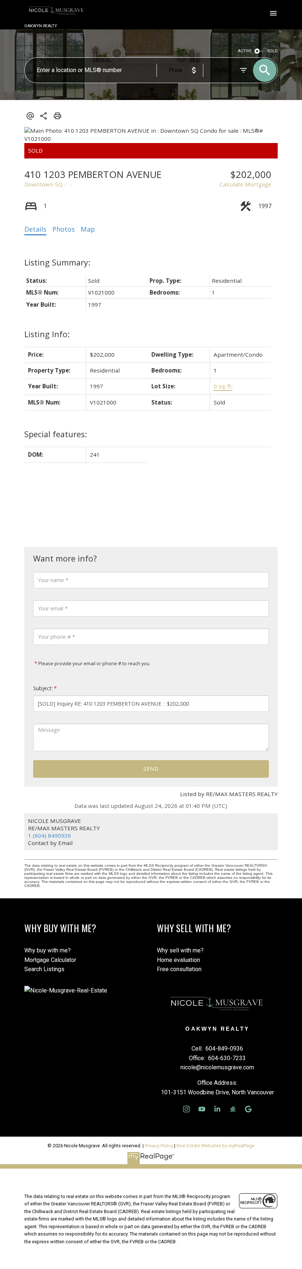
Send (150, 768)
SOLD (273, 51)
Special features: (55, 434)
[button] (186, 1109)
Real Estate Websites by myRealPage (215, 1145)
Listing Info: (47, 334)
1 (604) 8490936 (49, 835)
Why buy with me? (47, 950)
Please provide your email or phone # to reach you (93, 663)
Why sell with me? (180, 950)
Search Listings (44, 969)
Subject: (43, 688)
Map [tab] (88, 229)
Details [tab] (35, 229)
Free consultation (179, 969)
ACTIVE (245, 51)
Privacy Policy (159, 1145)
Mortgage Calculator (50, 959)
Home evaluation (178, 959)
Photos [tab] (63, 229)
